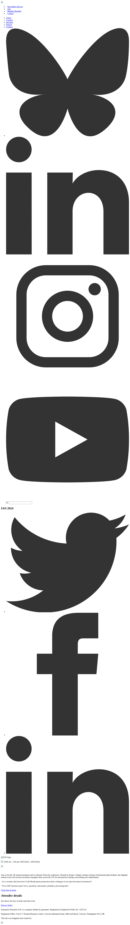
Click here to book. (8, 890)
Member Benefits (14, 11)
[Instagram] (67, 377)
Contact (10, 13)
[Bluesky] (67, 135)
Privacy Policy (7, 905)
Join (9, 9)
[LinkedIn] (67, 254)
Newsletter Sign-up (15, 7)
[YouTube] (67, 500)
